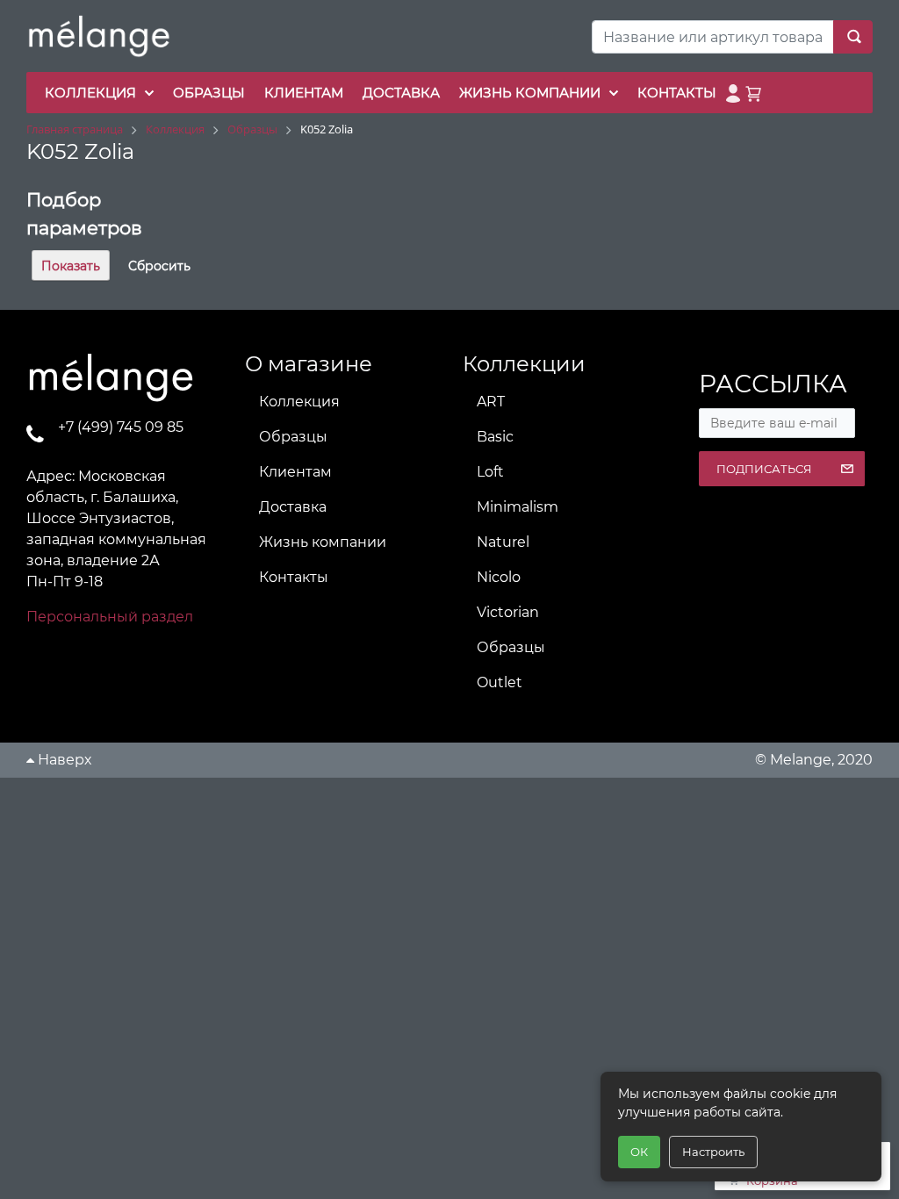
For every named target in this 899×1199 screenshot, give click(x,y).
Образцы (293, 436)
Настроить (713, 1152)
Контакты (293, 577)
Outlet (499, 682)
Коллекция (299, 401)
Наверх (62, 759)
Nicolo (499, 577)
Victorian (508, 612)
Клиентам (295, 471)
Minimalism (517, 507)
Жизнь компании (322, 542)
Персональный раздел (109, 616)
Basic (495, 436)
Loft (490, 471)
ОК (639, 1152)
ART (491, 401)
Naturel (503, 542)
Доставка (293, 507)
